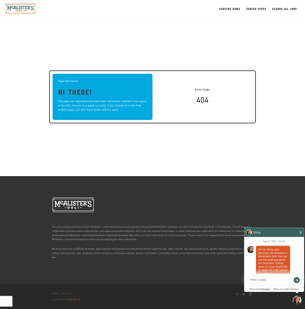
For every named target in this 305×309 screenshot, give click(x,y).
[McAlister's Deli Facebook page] (237, 294)
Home (55, 293)
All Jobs (67, 293)
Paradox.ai (74, 299)
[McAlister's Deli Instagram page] (250, 294)
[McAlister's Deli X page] (244, 294)
